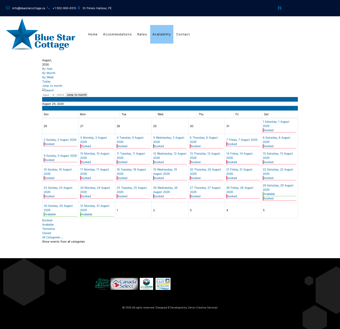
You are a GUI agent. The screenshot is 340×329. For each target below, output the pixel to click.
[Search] (48, 90)
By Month (48, 73)
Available (269, 194)
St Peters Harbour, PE (97, 8)
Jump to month (52, 85)
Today (46, 81)
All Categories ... (52, 237)
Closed (46, 233)
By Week (48, 77)
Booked (268, 130)
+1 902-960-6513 (64, 8)
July (44, 99)
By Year (47, 68)
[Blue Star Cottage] (40, 34)
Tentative (48, 229)
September (49, 108)
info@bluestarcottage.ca (28, 8)
